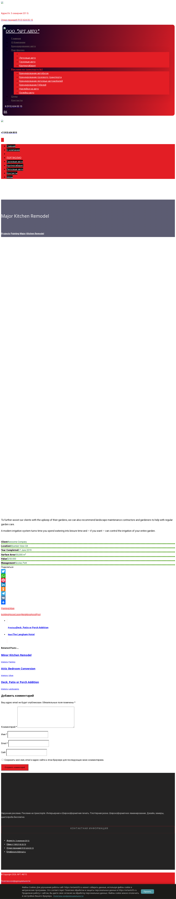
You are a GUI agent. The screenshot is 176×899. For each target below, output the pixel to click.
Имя (4, 734)
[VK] (88, 598)
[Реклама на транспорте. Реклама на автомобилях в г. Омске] (19, 5)
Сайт (3, 752)
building (5, 614)
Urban (11, 608)
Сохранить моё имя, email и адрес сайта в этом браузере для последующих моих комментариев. (54, 760)
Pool (38, 614)
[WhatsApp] (88, 576)
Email (4, 743)
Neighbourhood (28, 614)
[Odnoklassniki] (88, 589)
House (12, 614)
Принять (147, 891)
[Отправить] (88, 602)
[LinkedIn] (88, 584)
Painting (5, 608)
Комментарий (9, 727)
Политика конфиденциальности (68, 896)
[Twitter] (88, 571)
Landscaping (14, 689)
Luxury (18, 614)
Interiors (4, 662)
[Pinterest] (88, 580)
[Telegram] (88, 593)
